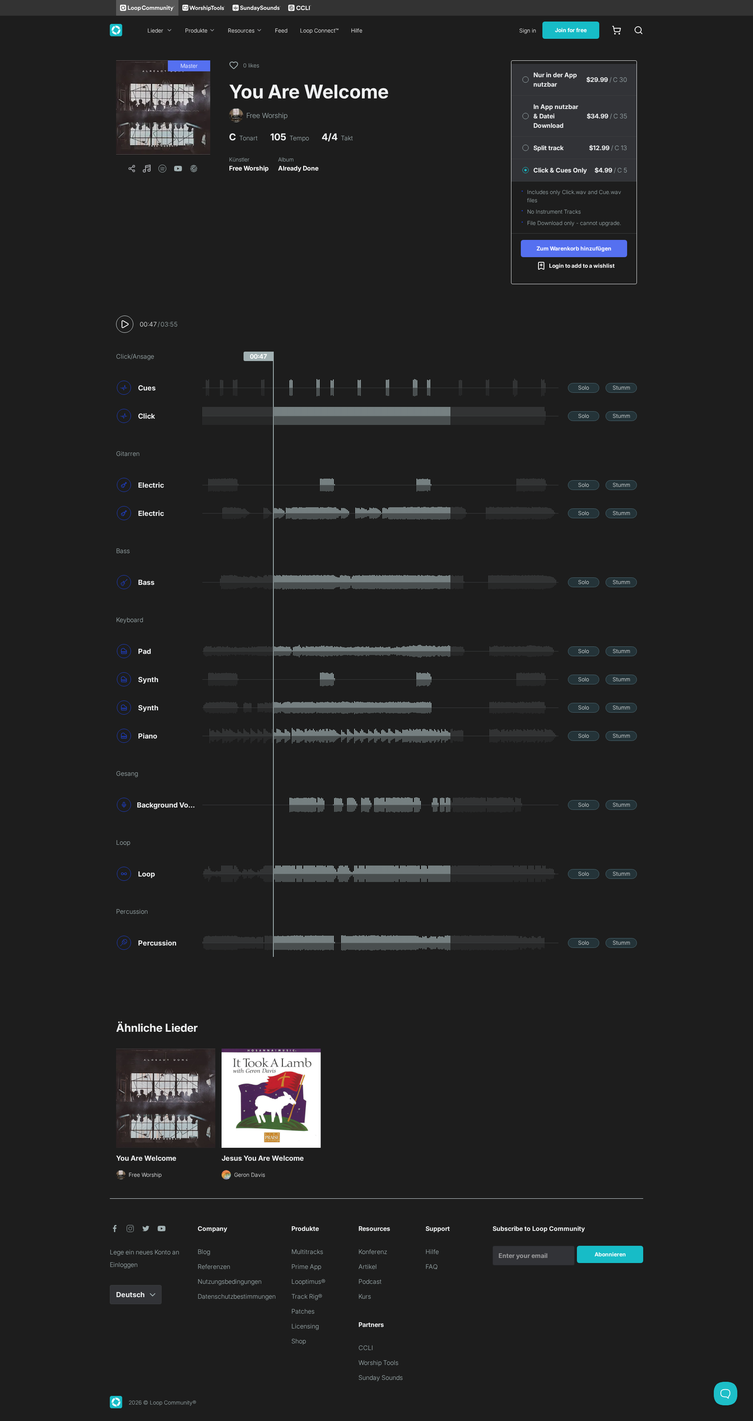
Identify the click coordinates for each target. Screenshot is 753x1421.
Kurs (364, 1296)
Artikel (367, 1266)
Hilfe (356, 30)
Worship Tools (378, 1363)
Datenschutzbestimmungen (237, 1296)
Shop (298, 1341)
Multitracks (307, 1252)
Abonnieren (610, 1254)
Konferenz (372, 1252)
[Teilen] (132, 168)
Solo (583, 387)
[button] (163, 107)
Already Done (298, 168)
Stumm (621, 387)
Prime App (306, 1266)
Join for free (571, 30)
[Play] (124, 324)
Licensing (305, 1326)
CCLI (365, 1348)
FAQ (432, 1266)
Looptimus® (308, 1281)
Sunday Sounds (380, 1377)
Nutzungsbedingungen (230, 1281)
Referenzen (214, 1266)
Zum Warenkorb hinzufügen (574, 248)
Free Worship (249, 168)
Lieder (155, 30)
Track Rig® (306, 1296)
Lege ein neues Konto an (144, 1252)
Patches (303, 1311)
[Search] (638, 30)
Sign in (527, 30)
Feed (281, 30)
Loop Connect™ (319, 30)
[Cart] (616, 30)
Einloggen (124, 1265)
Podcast (370, 1281)
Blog (204, 1252)
